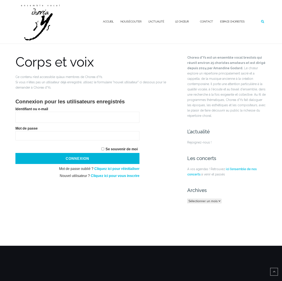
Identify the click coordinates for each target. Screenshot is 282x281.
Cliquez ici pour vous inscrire (115, 176)
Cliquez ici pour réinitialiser (116, 169)
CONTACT (206, 21)
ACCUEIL (108, 21)
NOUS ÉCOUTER (131, 21)
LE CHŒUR (182, 21)
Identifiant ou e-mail (31, 109)
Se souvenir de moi (122, 149)
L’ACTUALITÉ (156, 21)
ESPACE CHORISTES (232, 21)
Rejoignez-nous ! (199, 142)
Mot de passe (26, 128)
